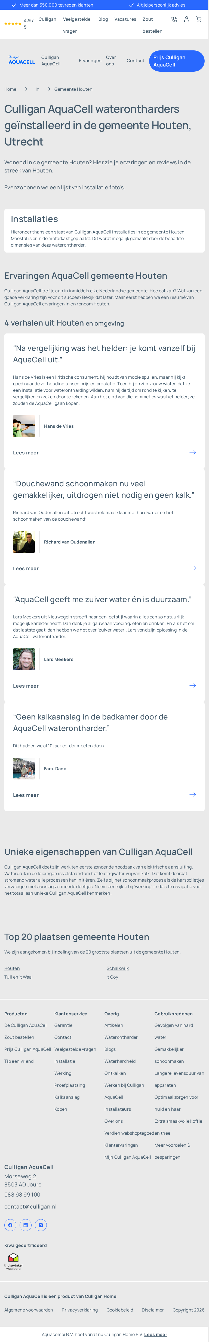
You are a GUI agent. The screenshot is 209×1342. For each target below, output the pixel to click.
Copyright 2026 (189, 1310)
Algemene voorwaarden (28, 1310)
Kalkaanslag (67, 1097)
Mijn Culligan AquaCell (127, 1157)
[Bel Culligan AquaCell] (174, 19)
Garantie (63, 1025)
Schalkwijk (118, 968)
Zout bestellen (152, 20)
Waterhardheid (120, 1061)
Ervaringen (90, 60)
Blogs (110, 1049)
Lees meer (26, 452)
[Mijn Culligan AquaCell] (187, 19)
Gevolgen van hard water (174, 1031)
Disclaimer (153, 1310)
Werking (62, 1073)
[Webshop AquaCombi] (199, 19)
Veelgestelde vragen (77, 20)
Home (10, 89)
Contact (136, 60)
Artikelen (113, 1025)
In (38, 89)
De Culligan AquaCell (26, 1025)
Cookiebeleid (120, 1310)
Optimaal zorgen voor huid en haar (176, 1103)
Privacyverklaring (80, 1310)
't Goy (112, 977)
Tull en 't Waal (18, 977)
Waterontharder (121, 1037)
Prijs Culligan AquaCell (169, 61)
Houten (12, 968)
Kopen (60, 1109)
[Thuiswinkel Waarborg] (104, 1261)
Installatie (64, 1061)
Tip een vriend (18, 1061)
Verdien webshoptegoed (129, 1133)
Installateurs (117, 1109)
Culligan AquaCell (51, 60)
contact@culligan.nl (30, 1206)
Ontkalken (115, 1073)
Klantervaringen (121, 1145)
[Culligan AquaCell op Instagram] (41, 1225)
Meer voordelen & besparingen (172, 1151)
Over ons (111, 60)
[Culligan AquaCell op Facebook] (10, 1225)
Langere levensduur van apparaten (179, 1079)
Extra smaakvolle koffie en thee (178, 1127)
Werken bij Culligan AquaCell (124, 1091)
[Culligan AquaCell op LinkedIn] (26, 1225)
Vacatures (125, 19)
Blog (103, 19)
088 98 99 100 (22, 1194)
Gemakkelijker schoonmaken (169, 1055)
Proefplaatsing (69, 1085)
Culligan (48, 19)
